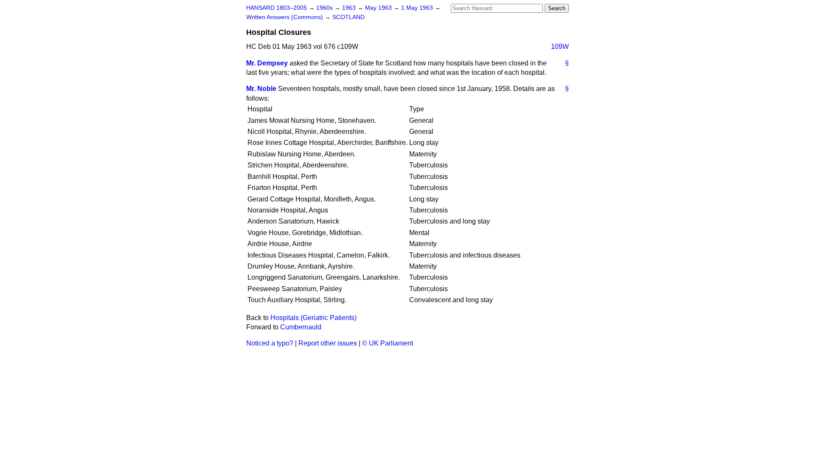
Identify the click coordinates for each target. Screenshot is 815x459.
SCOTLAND (348, 17)
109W (560, 46)
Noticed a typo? (269, 343)
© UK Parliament (387, 343)
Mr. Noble (261, 88)
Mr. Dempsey (267, 63)
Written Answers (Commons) (285, 17)
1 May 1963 (418, 8)
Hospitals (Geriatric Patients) (313, 317)
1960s (325, 8)
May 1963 (379, 8)
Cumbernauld (300, 327)
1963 (349, 8)
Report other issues (327, 343)
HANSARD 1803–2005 (276, 8)
